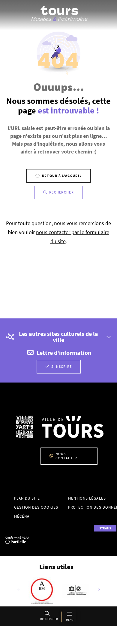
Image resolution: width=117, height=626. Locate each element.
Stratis (105, 528)
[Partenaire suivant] (98, 589)
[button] (48, 616)
